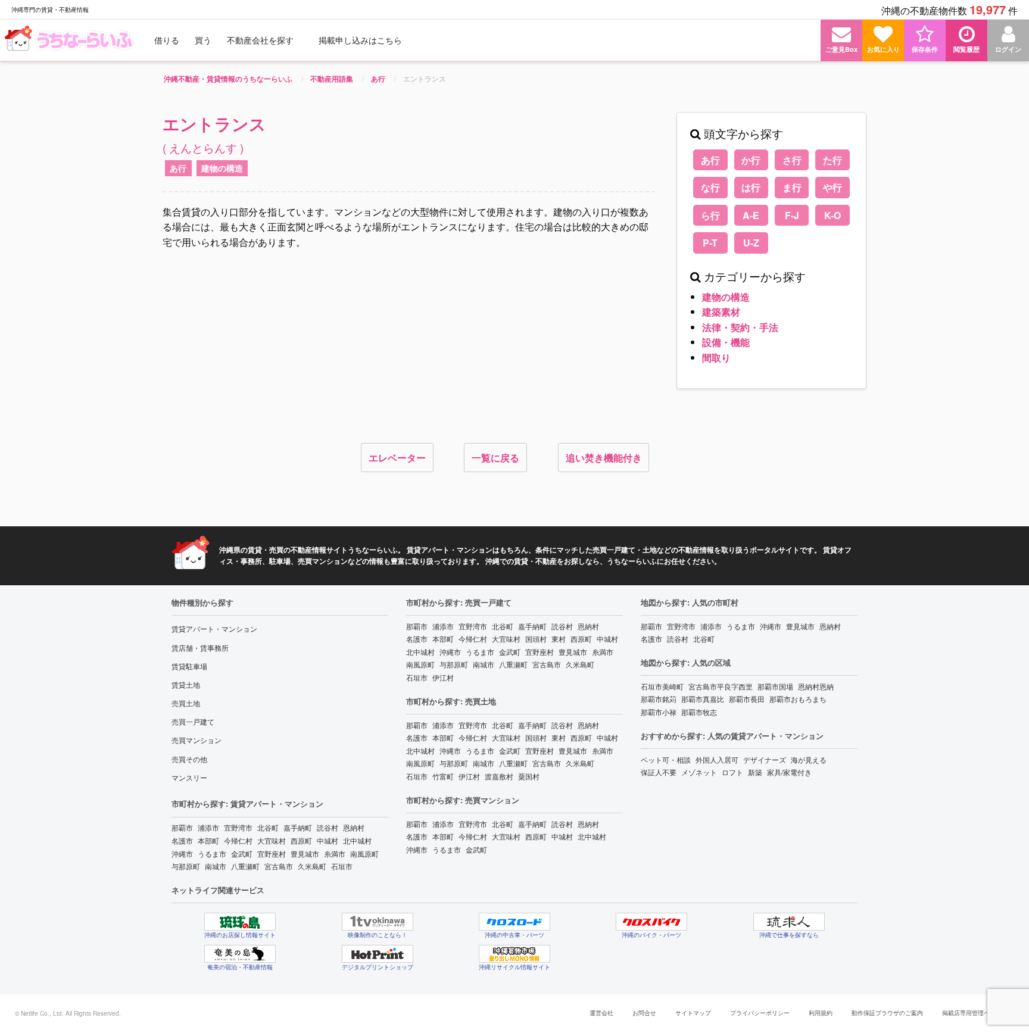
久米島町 (312, 866)
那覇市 (182, 827)
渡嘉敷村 (499, 776)
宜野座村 (271, 853)
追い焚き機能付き (604, 457)
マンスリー (189, 777)
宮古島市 (278, 866)
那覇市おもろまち (798, 699)
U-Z (751, 242)
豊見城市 (305, 853)
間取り (716, 357)
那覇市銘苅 (658, 699)
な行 (710, 187)
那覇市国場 (775, 686)
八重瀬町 (245, 866)
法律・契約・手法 (740, 327)
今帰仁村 (238, 840)
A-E (751, 215)
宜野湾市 (238, 827)
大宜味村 (271, 840)
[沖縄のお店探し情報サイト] (240, 922)
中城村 (327, 840)
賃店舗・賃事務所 (200, 647)
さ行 (792, 160)
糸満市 (334, 853)
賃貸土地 (186, 684)
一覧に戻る (495, 457)
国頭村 (536, 638)
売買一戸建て (193, 721)
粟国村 (529, 776)
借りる (166, 40)
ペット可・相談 (666, 759)
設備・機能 (726, 342)
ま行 (792, 187)
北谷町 (268, 827)
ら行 (710, 215)
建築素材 (721, 312)
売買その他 (189, 759)
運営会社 (601, 1013)
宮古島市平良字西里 (720, 686)
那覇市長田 (747, 699)
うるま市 (212, 853)
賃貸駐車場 (189, 666)
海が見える (809, 759)
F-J (792, 215)
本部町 (208, 840)
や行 (832, 187)
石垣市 (342, 866)
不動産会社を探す (260, 40)
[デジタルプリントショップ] (377, 954)
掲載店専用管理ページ (972, 1013)
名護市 (182, 840)
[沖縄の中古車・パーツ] (514, 922)
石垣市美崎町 (662, 686)
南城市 (215, 866)
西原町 (301, 840)
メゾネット (699, 772)
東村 (558, 638)
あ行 (178, 168)
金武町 (241, 853)
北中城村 (357, 840)
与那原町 (186, 866)
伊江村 (443, 677)
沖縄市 (182, 853)
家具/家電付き (789, 772)
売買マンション (197, 740)
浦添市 (208, 827)
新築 (755, 772)
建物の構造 (222, 168)
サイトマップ (693, 1013)
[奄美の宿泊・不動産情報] (240, 954)
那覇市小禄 (658, 712)
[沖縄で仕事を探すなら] (789, 922)
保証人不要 (658, 772)
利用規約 (820, 1013)
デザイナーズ (764, 759)
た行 (832, 160)
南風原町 (364, 853)
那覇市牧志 (699, 712)
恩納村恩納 (816, 686)
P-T (710, 242)
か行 (750, 160)
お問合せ (644, 1013)
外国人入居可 (717, 759)
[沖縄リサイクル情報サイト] (514, 954)
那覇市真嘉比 (702, 699)
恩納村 (353, 827)
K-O (832, 215)
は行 (750, 187)
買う (203, 40)
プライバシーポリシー (760, 1013)
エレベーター (397, 457)
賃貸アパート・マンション (214, 628)
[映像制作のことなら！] (377, 922)
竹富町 (443, 776)
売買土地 (186, 703)
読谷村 (327, 827)
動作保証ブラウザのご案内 (887, 1013)
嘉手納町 (297, 827)
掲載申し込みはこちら (360, 40)
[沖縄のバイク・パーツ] (651, 922)
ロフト (732, 772)
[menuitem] (71, 40)
